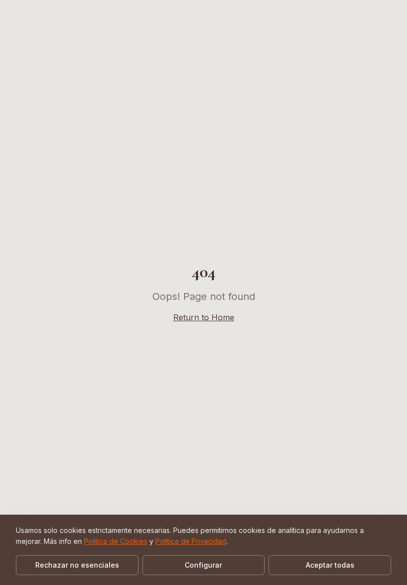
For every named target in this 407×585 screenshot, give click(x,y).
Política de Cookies (115, 541)
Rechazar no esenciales (77, 565)
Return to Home (203, 317)
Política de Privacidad (190, 541)
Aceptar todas (330, 565)
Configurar (203, 565)
